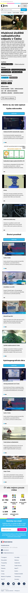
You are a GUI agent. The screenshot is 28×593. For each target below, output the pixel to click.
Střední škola (13, 77)
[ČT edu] (4, 6)
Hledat (23, 9)
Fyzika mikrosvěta (17, 72)
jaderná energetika (12, 90)
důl (5, 90)
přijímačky (9, 12)
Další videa (14, 113)
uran (2, 90)
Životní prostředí (6, 72)
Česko (12, 88)
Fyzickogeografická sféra (18, 69)
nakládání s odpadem (6, 93)
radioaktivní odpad (18, 93)
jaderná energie (19, 88)
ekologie (22, 12)
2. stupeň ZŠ (5, 77)
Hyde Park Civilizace (7, 64)
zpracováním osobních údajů (14, 536)
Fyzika (9, 83)
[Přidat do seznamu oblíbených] (24, 118)
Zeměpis (4, 83)
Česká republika (16, 12)
